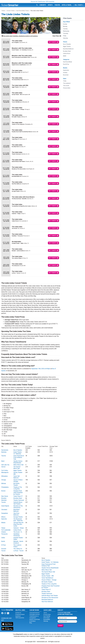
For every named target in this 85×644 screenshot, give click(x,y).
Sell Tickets (79, 5)
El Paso (3, 545)
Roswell (3, 548)
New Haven (4, 496)
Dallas (3, 537)
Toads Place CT (18, 496)
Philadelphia (4, 487)
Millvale (3, 483)
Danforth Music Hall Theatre (17, 503)
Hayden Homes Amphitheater (17, 462)
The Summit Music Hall (16, 467)
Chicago (3, 480)
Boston (3, 491)
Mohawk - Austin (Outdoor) (18, 542)
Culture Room (17, 530)
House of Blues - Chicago (49, 580)
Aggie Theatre (17, 470)
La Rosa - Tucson (18, 550)
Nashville (4, 519)
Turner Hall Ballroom (16, 477)
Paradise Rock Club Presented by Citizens (17, 492)
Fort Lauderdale (5, 530)
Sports (50, 5)
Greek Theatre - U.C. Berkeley (17, 453)
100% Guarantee (19, 617)
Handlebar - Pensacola (16, 534)
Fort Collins (4, 470)
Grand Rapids (5, 506)
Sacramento (4, 450)
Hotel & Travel (66, 5)
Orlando (3, 532)
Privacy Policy (47, 614)
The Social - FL (17, 532)
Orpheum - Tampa (18, 528)
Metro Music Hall (18, 465)
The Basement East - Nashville (18, 519)
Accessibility (46, 619)
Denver (3, 467)
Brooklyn (3, 498)
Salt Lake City (5, 465)
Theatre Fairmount (18, 500)
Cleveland (4, 509)
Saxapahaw (4, 513)
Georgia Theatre (18, 517)
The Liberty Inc (17, 548)
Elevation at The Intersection (18, 506)
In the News (32, 621)
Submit (60, 625)
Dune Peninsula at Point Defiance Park (18, 457)
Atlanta (3, 522)
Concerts (43, 5)
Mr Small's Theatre (16, 484)
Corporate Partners (34, 612)
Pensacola (4, 534)
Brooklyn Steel (17, 498)
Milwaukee (4, 476)
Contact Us (18, 612)
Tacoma (3, 456)
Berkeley (3, 452)
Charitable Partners (34, 614)
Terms (45, 612)
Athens (3, 517)
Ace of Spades (17, 450)
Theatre (57, 5)
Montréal (3, 500)
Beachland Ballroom (16, 510)
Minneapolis (4, 472)
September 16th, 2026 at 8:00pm (40, 368)
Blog (30, 622)
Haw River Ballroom (16, 514)
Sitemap (45, 621)
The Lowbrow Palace (17, 545)
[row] (30, 42)
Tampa (3, 528)
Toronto (3, 502)
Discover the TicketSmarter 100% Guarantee (42, 1)
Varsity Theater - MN (48, 576)
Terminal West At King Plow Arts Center (18, 524)
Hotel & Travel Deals (34, 619)
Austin (3, 541)
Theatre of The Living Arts (17, 488)
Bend (2, 461)
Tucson (3, 550)
